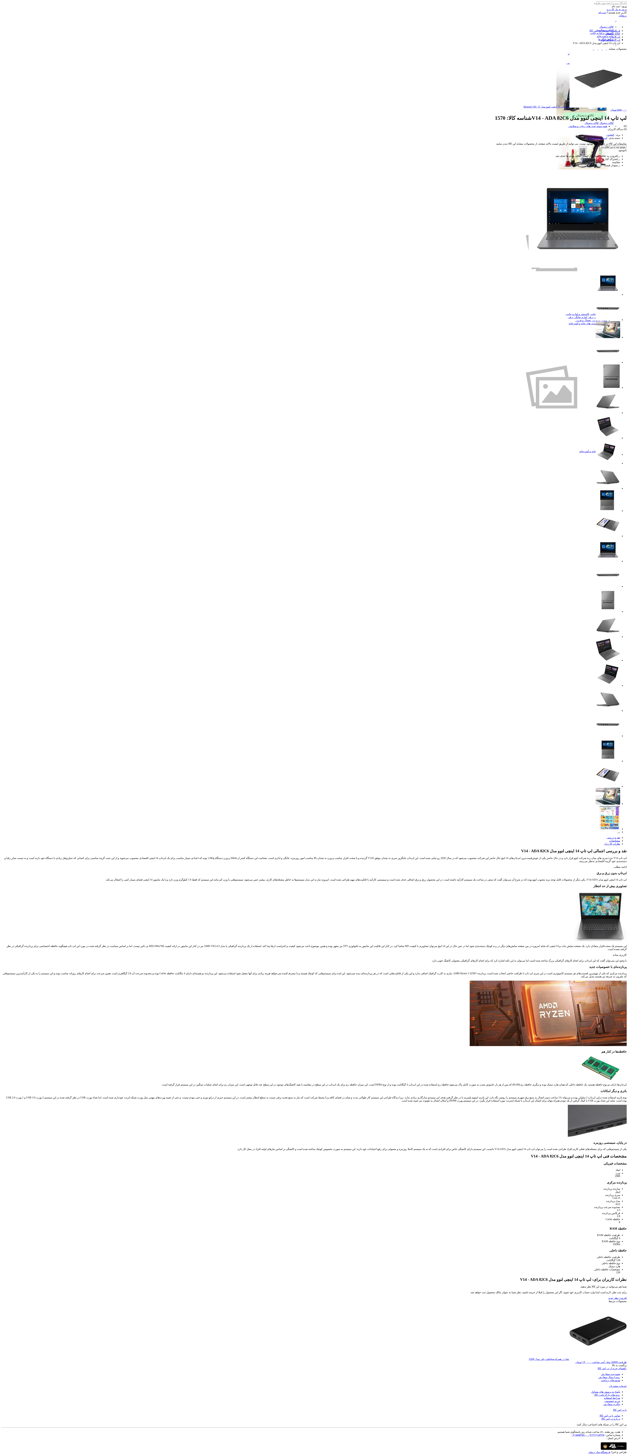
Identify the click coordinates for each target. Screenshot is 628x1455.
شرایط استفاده (612, 1398)
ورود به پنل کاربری (616, 9)
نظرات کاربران (612, 843)
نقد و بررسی (613, 837)
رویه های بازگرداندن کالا (607, 1394)
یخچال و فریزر (583, 320)
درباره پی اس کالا (610, 1418)
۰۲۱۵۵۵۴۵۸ (578, 1435)
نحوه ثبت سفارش (610, 1374)
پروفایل (623, 15)
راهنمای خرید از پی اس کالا (612, 1368)
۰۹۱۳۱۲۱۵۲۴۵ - (594, 1435)
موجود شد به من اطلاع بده (613, 147)
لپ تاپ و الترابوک (597, 138)
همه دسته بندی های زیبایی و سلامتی (587, 126)
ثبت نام (602, 12)
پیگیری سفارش (611, 1404)
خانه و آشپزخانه (605, 36)
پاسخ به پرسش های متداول (605, 1391)
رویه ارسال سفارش (609, 1377)
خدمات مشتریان (618, 1386)
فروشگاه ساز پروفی (599, 1452)
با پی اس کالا (620, 1410)
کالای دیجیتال (606, 27)
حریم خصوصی (612, 1401)
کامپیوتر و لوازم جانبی (602, 33)
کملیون (610, 134)
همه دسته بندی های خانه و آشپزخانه (588, 323)
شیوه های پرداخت (610, 1380)
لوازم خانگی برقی (577, 317)
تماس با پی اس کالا (610, 1415)
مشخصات (614, 840)
